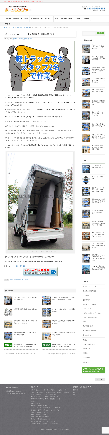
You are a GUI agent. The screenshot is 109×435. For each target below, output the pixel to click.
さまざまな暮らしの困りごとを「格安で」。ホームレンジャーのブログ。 (50, 392)
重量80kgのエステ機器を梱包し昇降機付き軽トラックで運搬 (98, 200)
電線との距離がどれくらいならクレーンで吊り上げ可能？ (98, 113)
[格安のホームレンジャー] (18, 10)
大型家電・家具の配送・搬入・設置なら (25, 309)
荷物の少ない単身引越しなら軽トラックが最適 (62, 354)
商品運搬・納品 (88, 326)
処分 (84, 321)
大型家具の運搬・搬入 (19, 279)
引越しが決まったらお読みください (40, 416)
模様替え (86, 353)
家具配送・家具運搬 (18, 39)
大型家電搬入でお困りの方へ (38, 414)
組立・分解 (86, 357)
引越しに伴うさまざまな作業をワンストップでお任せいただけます (98, 136)
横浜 (74, 392)
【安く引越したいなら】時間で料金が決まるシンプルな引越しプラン (49, 390)
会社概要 (33, 401)
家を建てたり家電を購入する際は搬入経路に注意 (98, 102)
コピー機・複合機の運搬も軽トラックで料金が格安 (44, 423)
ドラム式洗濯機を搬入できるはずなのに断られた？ (19, 354)
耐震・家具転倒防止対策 (90, 317)
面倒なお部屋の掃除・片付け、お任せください (43, 421)
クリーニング (87, 308)
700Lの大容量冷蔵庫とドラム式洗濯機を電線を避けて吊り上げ (98, 267)
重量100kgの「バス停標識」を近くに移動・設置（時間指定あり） (98, 189)
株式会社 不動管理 (52, 429)
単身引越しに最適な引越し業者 (39, 405)
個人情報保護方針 (35, 403)
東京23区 (75, 390)
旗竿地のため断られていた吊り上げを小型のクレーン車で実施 (98, 223)
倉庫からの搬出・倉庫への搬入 (92, 313)
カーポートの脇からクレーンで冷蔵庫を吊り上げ (98, 212)
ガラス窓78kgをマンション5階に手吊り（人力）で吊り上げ (98, 234)
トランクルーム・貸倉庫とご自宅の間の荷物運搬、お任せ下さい (98, 125)
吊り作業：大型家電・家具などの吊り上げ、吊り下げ (45, 410)
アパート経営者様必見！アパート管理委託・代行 (44, 394)
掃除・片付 (86, 348)
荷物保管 (86, 362)
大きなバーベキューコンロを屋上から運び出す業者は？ (98, 46)
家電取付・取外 (28, 39)
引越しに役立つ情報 (89, 344)
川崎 (74, 394)
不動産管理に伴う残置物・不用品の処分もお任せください (46, 399)
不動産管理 (86, 300)
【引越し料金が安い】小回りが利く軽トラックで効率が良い (46, 407)
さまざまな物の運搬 (89, 291)
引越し (85, 340)
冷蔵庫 (11, 279)
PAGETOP (100, 379)
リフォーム (86, 295)
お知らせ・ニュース (89, 286)
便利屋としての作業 (89, 304)
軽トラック (27, 279)
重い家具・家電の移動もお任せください (41, 419)
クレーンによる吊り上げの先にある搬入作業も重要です (98, 58)
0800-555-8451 (96, 8)
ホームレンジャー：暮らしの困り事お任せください (44, 396)
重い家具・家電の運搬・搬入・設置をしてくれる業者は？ (98, 147)
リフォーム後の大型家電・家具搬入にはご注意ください (98, 80)
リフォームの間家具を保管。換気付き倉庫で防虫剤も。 (98, 245)
